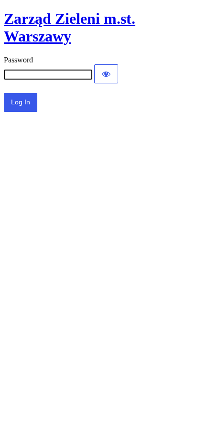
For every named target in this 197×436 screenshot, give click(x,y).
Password (18, 60)
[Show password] (106, 73)
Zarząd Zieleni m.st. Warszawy (69, 27)
